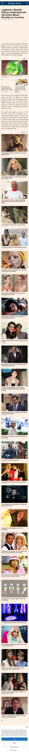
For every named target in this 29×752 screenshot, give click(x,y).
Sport (7, 6)
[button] (27, 727)
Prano (14, 739)
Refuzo (14, 743)
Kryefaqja (3, 6)
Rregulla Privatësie (13, 750)
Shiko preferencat (14, 747)
